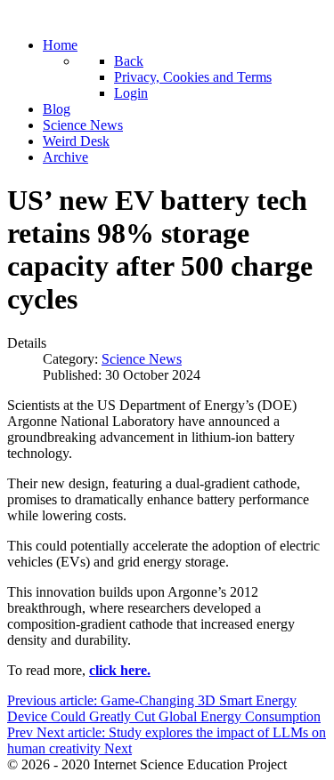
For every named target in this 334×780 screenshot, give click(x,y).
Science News (142, 358)
